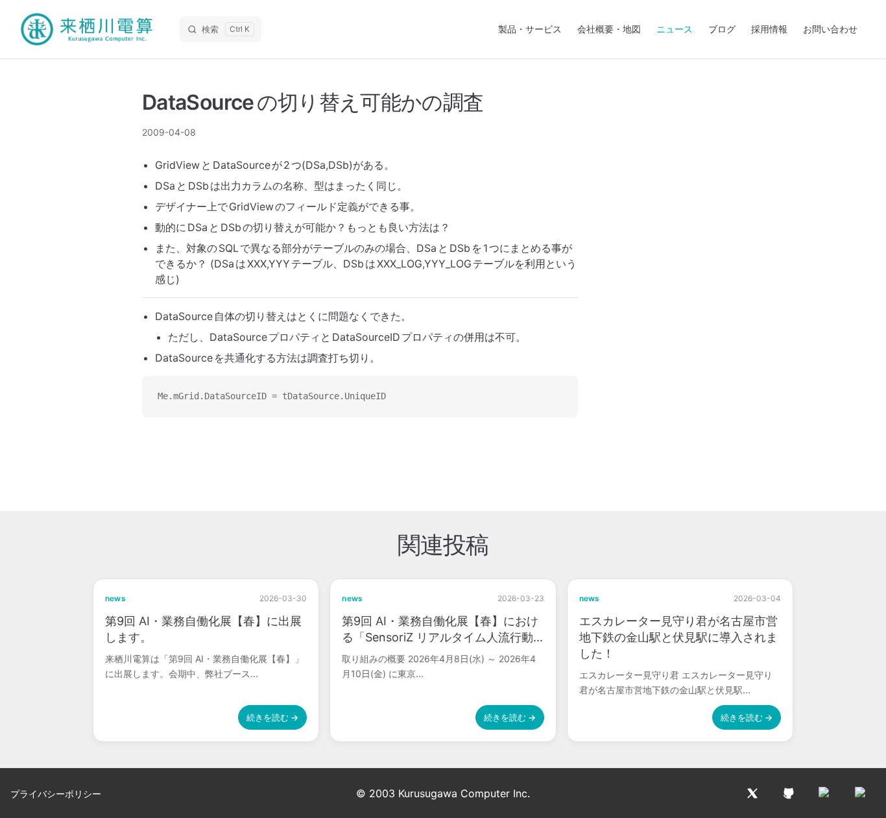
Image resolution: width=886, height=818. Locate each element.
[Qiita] (825, 793)
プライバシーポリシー (55, 793)
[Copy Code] (557, 397)
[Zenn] (861, 793)
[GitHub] (788, 793)
